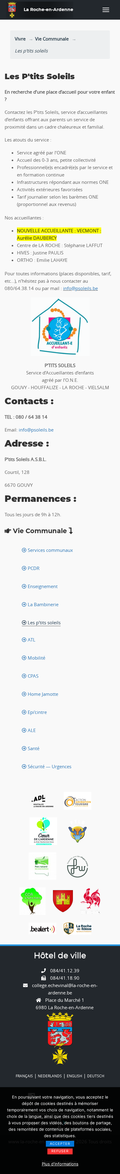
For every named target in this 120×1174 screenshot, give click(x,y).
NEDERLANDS (50, 1075)
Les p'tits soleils (43, 622)
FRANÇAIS (24, 1075)
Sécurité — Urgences (48, 766)
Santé (32, 748)
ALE (31, 730)
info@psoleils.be (80, 288)
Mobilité (35, 658)
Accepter (60, 1143)
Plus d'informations (60, 1163)
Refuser (60, 1151)
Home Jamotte (42, 694)
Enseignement (42, 586)
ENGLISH (74, 1075)
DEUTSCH (95, 1075)
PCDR (32, 568)
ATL (30, 640)
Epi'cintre (36, 712)
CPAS (32, 676)
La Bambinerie (42, 604)
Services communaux (49, 550)
